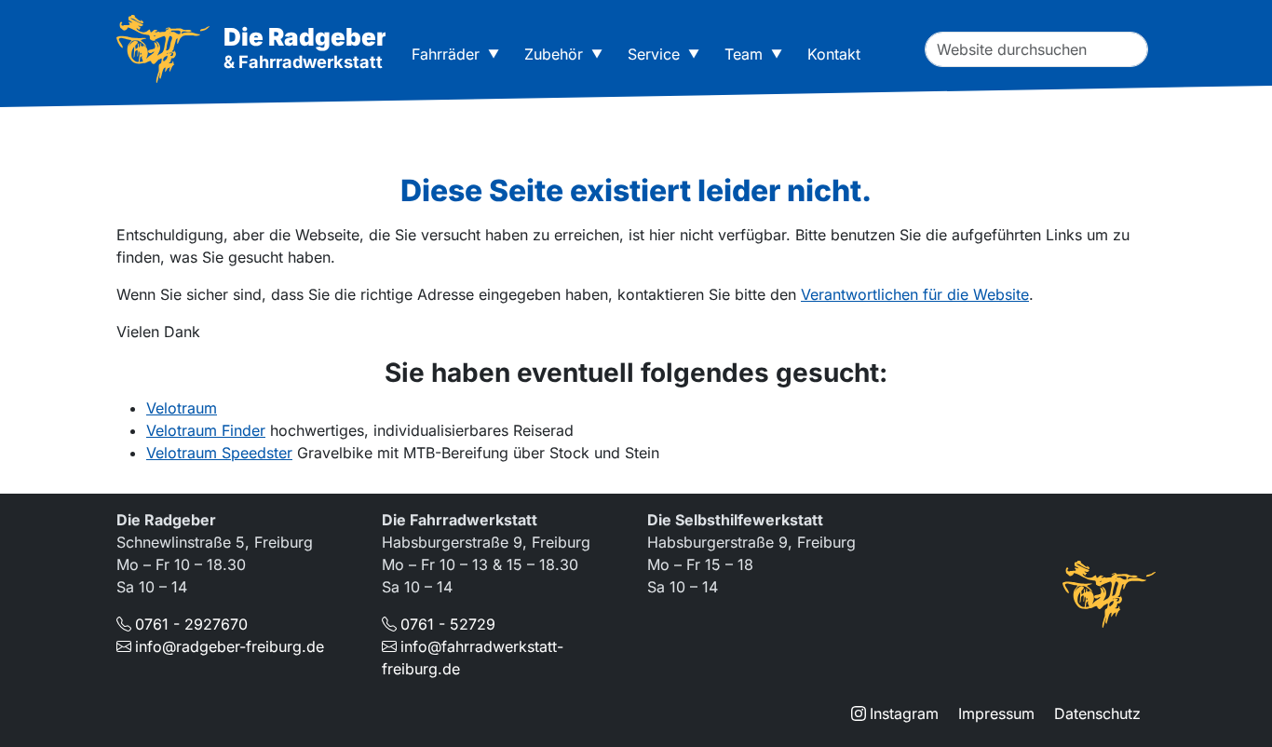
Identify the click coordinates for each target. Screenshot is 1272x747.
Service (654, 54)
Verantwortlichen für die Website (915, 294)
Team (743, 54)
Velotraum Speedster (219, 452)
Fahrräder (446, 54)
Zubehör (553, 54)
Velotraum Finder (205, 430)
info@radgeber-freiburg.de (229, 646)
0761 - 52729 (447, 624)
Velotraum (181, 408)
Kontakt (833, 54)
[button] (497, 54)
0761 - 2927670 (191, 624)
